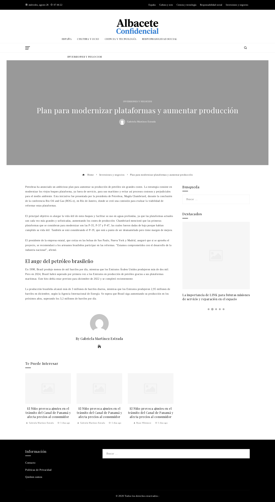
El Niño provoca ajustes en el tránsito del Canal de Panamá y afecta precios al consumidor (48, 413)
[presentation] (29, 399)
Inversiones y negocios (137, 102)
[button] (209, 309)
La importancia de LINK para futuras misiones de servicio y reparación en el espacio (216, 297)
